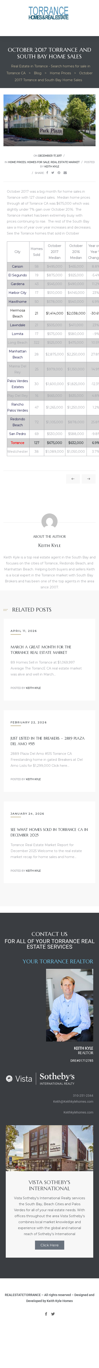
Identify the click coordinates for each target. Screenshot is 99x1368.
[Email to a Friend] (65, 172)
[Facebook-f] (46, 1314)
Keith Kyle (51, 166)
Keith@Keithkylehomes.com (73, 1101)
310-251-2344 (83, 1095)
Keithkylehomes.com (78, 1112)
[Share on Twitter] (52, 172)
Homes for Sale (38, 162)
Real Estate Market (65, 162)
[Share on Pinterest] (59, 172)
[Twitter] (53, 1314)
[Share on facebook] (47, 172)
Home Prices (17, 162)
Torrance (17, 443)
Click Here (50, 1245)
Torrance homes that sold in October (49, 233)
